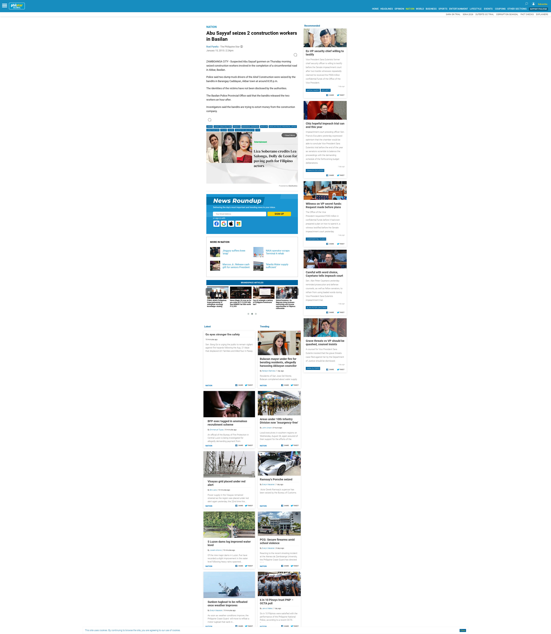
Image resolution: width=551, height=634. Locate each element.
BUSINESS (431, 8)
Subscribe (542, 4)
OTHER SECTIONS (517, 8)
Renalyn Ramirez (268, 371)
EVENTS (488, 8)
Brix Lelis (213, 490)
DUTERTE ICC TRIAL (485, 14)
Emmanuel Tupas (216, 430)
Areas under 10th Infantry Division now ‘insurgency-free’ (279, 420)
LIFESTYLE (476, 8)
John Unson (267, 428)
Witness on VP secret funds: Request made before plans (324, 205)
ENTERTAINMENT (458, 8)
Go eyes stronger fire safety (222, 334)
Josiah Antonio (216, 550)
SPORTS (443, 8)
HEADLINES (386, 8)
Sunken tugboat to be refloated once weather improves (227, 603)
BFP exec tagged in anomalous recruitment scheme (227, 422)
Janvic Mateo (267, 608)
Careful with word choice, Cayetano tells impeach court (324, 274)
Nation (211, 27)
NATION (410, 8)
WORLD (420, 8)
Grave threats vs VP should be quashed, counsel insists (325, 342)
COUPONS (500, 8)
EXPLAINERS (542, 14)
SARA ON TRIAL (453, 14)
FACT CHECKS (527, 14)
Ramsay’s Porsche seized (276, 479)
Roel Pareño (212, 46)
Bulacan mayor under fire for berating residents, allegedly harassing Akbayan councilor (278, 362)
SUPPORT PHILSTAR (538, 9)
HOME (375, 8)
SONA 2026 (468, 14)
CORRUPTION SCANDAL (507, 14)
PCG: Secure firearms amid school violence (277, 541)
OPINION (399, 8)
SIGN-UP (279, 214)
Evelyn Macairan (268, 485)
